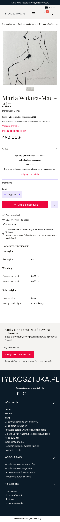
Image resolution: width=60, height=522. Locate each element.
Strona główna (8, 24)
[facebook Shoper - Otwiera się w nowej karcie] (17, 393)
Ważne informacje (14, 441)
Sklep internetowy (26, 519)
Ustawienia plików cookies (19, 472)
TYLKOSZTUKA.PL (30, 379)
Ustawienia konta (14, 503)
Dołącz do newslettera (18, 354)
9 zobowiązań (12, 437)
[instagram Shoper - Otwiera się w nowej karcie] (24, 393)
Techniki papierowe (27, 24)
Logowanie (11, 491)
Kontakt (9, 413)
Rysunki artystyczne (48, 24)
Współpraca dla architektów (20, 464)
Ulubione (9, 499)
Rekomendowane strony (18, 476)
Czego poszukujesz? (16, 425)
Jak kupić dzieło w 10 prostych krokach (25, 429)
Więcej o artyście (10, 125)
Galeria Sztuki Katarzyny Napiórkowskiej (26, 433)
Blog (7, 417)
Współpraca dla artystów (18, 468)
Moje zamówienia (14, 495)
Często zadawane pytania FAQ (21, 421)
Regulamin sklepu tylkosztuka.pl (22, 445)
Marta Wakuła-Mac (11, 110)
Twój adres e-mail (10, 347)
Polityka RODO (13, 449)
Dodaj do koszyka (27, 204)
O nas (8, 409)
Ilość (4, 189)
